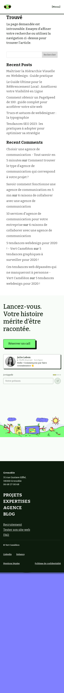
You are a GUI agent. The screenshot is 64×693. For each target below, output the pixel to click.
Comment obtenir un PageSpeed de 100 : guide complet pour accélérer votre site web (30, 102)
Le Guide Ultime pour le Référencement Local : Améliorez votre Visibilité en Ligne (31, 86)
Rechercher (50, 54)
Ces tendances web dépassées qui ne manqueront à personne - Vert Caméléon (31, 272)
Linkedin (7, 554)
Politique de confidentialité (48, 563)
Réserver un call (19, 343)
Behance (20, 554)
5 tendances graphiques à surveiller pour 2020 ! (24, 254)
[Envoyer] (58, 381)
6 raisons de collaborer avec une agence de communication (29, 200)
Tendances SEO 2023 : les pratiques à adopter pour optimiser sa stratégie (25, 128)
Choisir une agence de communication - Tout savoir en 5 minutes (30, 154)
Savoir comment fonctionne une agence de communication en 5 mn (31, 189)
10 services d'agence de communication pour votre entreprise (27, 219)
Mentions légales (11, 563)
